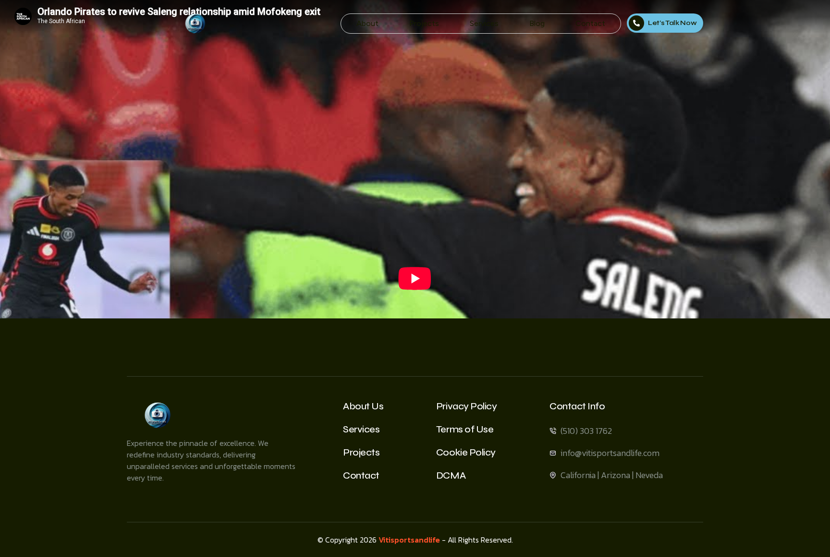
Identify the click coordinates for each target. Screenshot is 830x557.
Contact (590, 23)
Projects (424, 23)
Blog (537, 23)
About (367, 23)
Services (484, 23)
